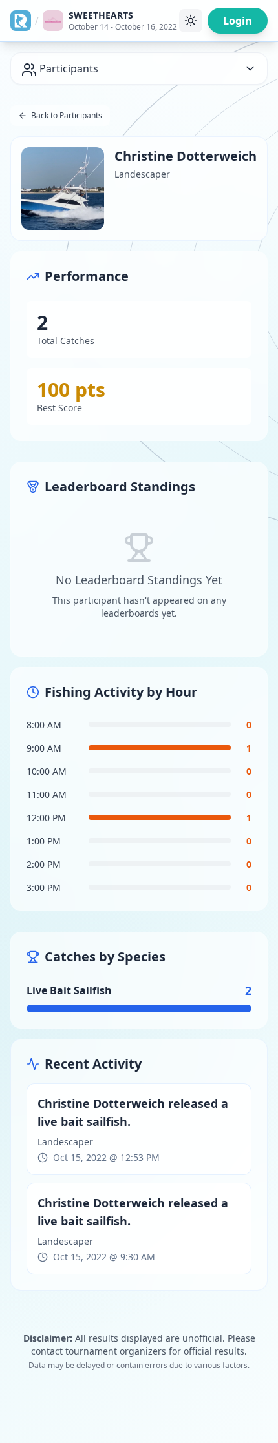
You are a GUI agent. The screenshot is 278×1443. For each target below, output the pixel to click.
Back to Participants (66, 115)
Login (237, 21)
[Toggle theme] (190, 20)
